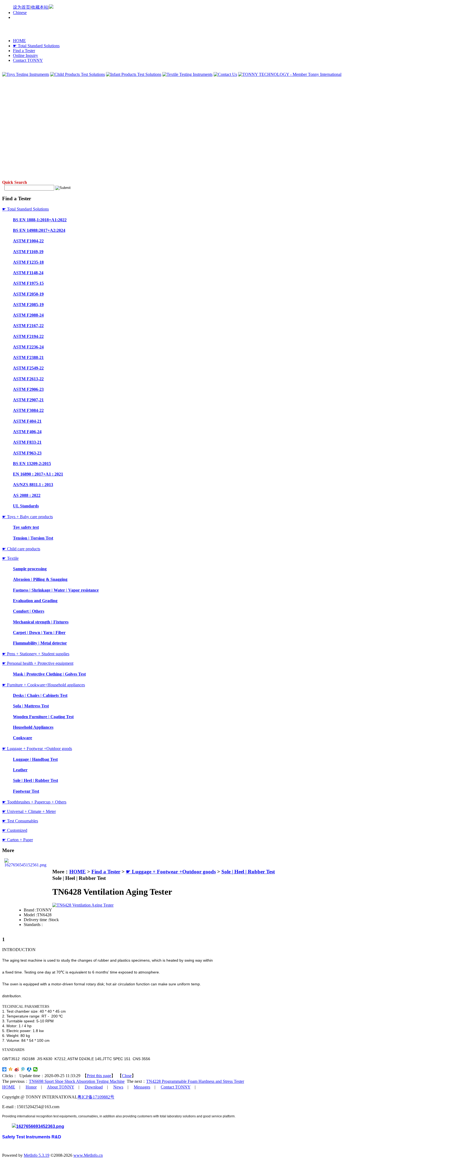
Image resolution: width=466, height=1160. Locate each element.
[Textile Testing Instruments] (187, 74)
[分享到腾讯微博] (23, 1069)
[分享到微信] (35, 1069)
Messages (142, 1087)
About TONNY (60, 1087)
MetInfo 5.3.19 (36, 1155)
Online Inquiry (25, 55)
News (118, 1087)
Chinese (20, 12)
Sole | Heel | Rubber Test (248, 871)
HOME (19, 40)
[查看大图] (83, 905)
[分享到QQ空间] (10, 1069)
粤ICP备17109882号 (95, 1097)
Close (127, 1075)
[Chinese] (51, 7)
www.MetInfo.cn (88, 1155)
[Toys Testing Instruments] (25, 74)
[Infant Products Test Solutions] (133, 74)
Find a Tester (24, 50)
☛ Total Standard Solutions (36, 45)
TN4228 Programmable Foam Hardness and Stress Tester (195, 1081)
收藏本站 (39, 7)
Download (94, 1087)
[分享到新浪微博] (17, 1069)
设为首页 (21, 7)
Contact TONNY (28, 60)
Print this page (99, 1075)
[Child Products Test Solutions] (77, 74)
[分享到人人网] (29, 1069)
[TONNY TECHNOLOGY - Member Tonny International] (289, 74)
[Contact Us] (225, 74)
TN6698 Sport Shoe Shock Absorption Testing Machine (77, 1081)
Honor (31, 1087)
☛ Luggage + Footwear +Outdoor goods (171, 871)
